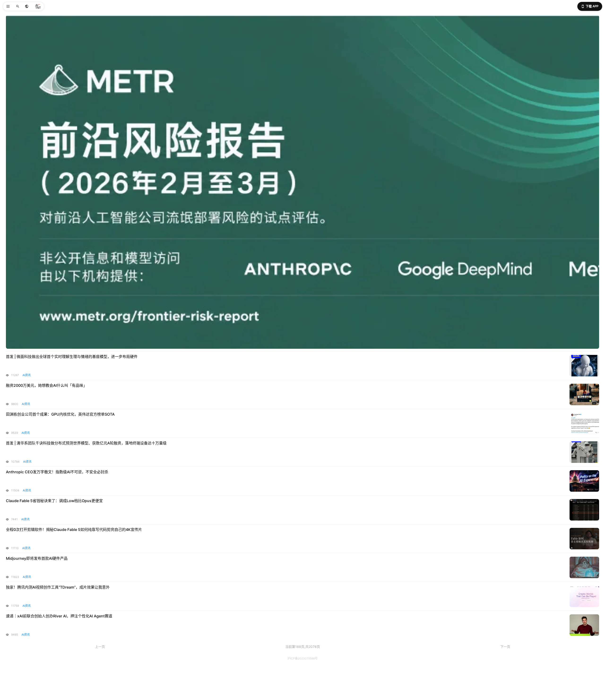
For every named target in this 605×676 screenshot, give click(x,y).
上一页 (100, 647)
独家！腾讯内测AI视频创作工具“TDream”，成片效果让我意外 (58, 587)
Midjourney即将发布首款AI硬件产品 (37, 558)
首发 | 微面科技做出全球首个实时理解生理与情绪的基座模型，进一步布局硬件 (72, 356)
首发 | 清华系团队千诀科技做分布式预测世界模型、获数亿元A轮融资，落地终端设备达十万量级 (86, 443)
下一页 (505, 647)
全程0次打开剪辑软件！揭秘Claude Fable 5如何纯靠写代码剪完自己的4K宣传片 (74, 529)
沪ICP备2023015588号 (302, 658)
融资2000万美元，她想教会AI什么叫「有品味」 (46, 385)
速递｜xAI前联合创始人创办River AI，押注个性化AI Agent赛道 (59, 616)
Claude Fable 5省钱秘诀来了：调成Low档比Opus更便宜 (54, 500)
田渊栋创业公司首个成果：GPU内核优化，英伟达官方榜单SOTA (60, 414)
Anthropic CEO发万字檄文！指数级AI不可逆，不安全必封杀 (57, 471)
